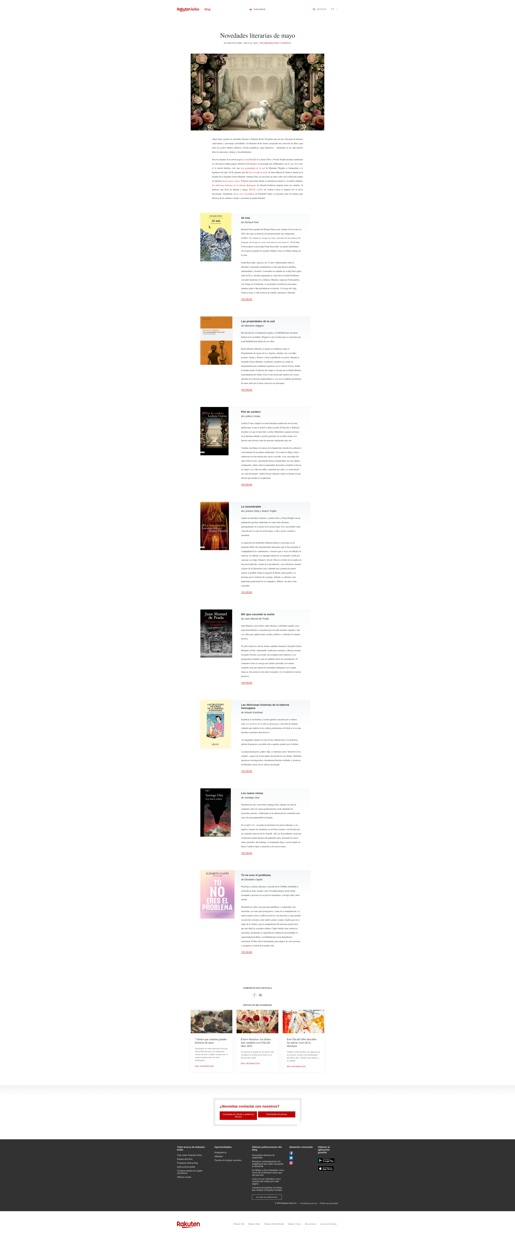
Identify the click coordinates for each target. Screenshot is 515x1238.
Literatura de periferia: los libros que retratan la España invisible (267, 1189)
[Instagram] (301, 1162)
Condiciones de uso (308, 1203)
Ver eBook (246, 299)
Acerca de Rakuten (328, 1224)
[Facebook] (301, 1153)
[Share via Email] (260, 995)
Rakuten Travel (294, 1224)
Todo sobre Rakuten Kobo (189, 1155)
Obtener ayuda (184, 1177)
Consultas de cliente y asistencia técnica (238, 1115)
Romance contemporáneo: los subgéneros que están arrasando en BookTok (267, 1163)
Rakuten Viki (238, 1224)
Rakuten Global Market (274, 1224)
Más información (204, 1066)
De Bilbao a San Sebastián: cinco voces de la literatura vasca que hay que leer (268, 1172)
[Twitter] (301, 1158)
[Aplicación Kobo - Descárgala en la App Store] (328, 1168)
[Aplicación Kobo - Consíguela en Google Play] (326, 1160)
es (332, 9)
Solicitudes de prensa (276, 1114)
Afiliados (218, 1156)
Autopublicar (220, 1152)
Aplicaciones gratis (186, 1167)
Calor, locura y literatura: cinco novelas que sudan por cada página (266, 1181)
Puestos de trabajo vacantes (227, 1160)
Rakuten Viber (254, 1224)
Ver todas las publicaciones (266, 1197)
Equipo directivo (184, 1159)
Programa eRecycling (187, 1163)
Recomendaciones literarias (275, 43)
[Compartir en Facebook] (254, 995)
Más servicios (310, 1224)
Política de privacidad (329, 1203)
